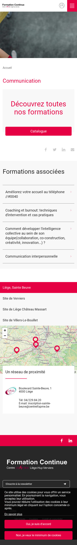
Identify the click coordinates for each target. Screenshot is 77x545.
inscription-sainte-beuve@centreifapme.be (34, 405)
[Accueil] (14, 6)
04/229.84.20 (32, 400)
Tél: (21, 400)
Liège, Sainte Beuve (17, 287)
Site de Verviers (14, 298)
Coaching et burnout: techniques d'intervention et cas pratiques (31, 212)
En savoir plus (13, 514)
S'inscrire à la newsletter (19, 484)
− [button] (5, 335)
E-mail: (23, 403)
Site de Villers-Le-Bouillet (20, 320)
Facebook (61, 440)
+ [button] (5, 330)
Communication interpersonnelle (31, 256)
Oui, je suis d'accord (38, 524)
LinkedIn (70, 440)
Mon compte (62, 6)
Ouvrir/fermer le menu (72, 6)
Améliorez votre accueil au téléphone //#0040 (35, 194)
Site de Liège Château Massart (25, 309)
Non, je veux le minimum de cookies (38, 535)
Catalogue (38, 131)
